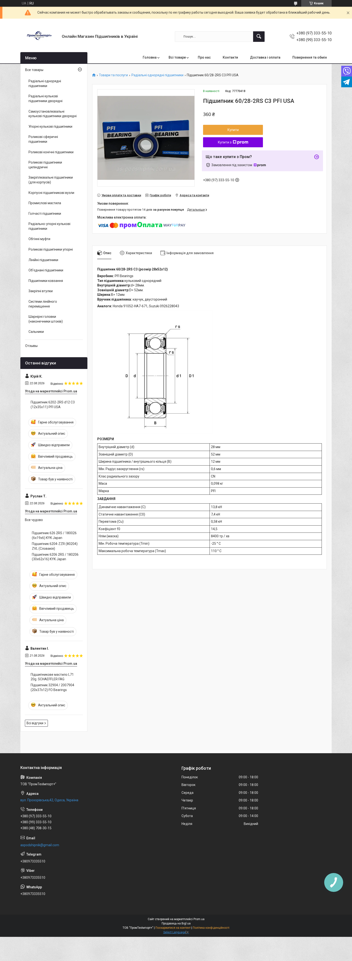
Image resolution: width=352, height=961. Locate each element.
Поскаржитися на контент (173, 927)
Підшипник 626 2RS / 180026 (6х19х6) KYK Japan (54, 535)
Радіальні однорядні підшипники (157, 75)
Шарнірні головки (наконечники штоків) (45, 319)
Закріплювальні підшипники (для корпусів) (50, 180)
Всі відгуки (35, 723)
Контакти (230, 57)
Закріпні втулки (40, 291)
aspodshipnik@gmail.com (39, 845)
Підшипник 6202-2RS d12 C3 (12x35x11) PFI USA (53, 404)
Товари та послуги (113, 75)
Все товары (34, 70)
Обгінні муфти (39, 239)
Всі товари (177, 57)
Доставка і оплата (265, 57)
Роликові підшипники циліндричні (45, 164)
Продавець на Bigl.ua (176, 923)
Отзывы (31, 346)
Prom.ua (198, 919)
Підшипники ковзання (45, 281)
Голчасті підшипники (44, 213)
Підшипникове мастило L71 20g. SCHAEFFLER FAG (52, 677)
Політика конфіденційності (211, 927)
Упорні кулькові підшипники (50, 126)
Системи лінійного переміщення (42, 304)
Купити (233, 130)
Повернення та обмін (309, 57)
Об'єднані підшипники (45, 270)
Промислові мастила (44, 203)
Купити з (225, 142)
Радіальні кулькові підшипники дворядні (45, 98)
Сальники (36, 332)
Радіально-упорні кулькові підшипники (49, 226)
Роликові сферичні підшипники (43, 139)
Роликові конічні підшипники (51, 152)
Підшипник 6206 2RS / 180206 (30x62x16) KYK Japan (55, 557)
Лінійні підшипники (43, 260)
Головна (150, 57)
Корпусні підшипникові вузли (51, 193)
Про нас (204, 57)
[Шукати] (259, 36)
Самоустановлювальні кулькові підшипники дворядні (52, 114)
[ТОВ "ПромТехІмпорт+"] (39, 36)
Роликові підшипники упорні (50, 249)
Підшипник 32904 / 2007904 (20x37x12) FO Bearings (52, 687)
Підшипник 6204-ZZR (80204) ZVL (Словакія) (55, 546)
